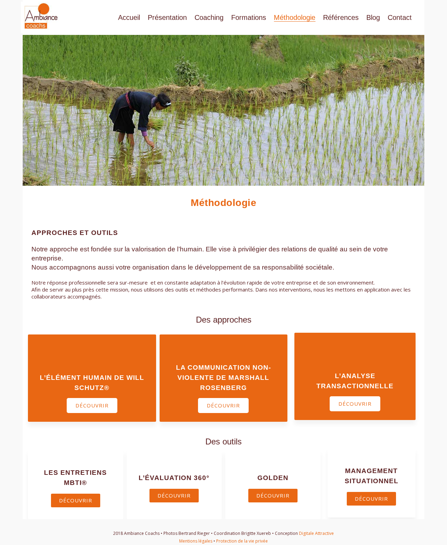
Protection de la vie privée (242, 541)
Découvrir (92, 405)
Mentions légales (195, 541)
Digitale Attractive (316, 533)
